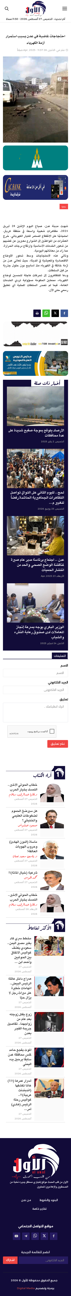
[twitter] (44, 1236)
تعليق (64, 699)
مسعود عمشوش (27, 825)
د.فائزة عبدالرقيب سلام (23, 794)
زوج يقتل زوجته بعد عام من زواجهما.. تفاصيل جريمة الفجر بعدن (19, 1023)
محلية (64, 207)
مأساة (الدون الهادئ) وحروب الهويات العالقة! (23, 846)
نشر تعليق (58, 744)
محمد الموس (30, 877)
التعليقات (60, 655)
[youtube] (16, 1236)
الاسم (64, 665)
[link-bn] (35, 334)
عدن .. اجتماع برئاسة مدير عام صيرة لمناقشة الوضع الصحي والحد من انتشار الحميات (37, 565)
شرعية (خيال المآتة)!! (22, 873)
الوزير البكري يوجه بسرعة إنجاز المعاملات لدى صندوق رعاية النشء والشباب (39, 632)
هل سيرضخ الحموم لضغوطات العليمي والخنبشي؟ (24, 815)
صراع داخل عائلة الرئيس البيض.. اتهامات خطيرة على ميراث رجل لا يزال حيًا (19, 988)
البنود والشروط (49, 1200)
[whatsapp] (35, 1236)
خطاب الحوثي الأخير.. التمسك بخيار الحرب (22, 787)
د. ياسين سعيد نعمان (25, 856)
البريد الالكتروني (58, 682)
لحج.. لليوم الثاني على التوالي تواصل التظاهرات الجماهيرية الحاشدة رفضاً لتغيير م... (37, 497)
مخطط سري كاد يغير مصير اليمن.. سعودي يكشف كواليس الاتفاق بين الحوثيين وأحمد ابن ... (19, 950)
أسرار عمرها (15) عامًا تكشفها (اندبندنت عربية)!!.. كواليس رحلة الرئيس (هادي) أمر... (19, 1095)
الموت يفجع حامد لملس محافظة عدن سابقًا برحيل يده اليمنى (19, 1057)
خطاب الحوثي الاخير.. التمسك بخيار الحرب (22, 897)
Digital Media (26, 1288)
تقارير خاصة (39, 1208)
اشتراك (10, 1260)
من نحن (26, 1200)
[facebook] (53, 1236)
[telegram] (26, 1236)
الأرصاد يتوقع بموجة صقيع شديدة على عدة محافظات (36, 433)
